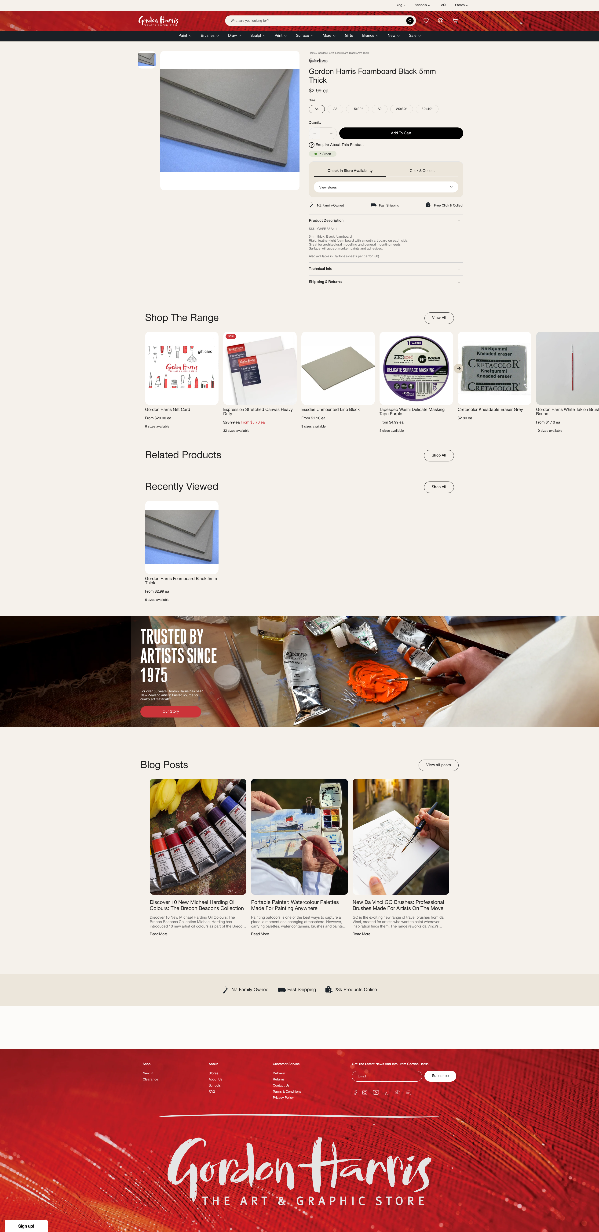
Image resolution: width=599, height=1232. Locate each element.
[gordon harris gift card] (182, 368)
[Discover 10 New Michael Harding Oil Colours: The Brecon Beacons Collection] (198, 837)
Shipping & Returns (325, 282)
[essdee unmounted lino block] (338, 368)
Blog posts (164, 765)
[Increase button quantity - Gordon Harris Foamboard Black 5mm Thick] (331, 133)
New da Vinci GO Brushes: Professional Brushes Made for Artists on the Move (398, 905)
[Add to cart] (524, 399)
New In (148, 1073)
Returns (279, 1079)
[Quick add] (211, 399)
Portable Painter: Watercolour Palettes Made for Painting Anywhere (295, 905)
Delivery (279, 1073)
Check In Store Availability (350, 171)
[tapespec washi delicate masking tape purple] (416, 368)
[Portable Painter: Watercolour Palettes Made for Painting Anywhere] (299, 837)
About (213, 1064)
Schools (215, 1085)
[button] (185, 36)
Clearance (150, 1079)
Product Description (326, 220)
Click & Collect (422, 171)
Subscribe (440, 1076)
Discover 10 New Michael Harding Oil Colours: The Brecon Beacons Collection (197, 905)
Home (312, 53)
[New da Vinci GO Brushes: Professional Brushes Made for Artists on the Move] (401, 837)
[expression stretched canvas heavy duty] (260, 368)
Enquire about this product (340, 145)
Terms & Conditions (287, 1091)
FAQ (212, 1091)
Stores (213, 1073)
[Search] (410, 21)
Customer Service (286, 1064)
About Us (215, 1079)
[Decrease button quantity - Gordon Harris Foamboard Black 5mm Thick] (314, 133)
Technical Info (320, 269)
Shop (147, 1064)
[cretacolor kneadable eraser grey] (494, 368)
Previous (160, 120)
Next (458, 368)
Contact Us (281, 1085)
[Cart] (455, 21)
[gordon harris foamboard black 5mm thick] (182, 537)
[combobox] (320, 20)
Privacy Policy (283, 1097)
